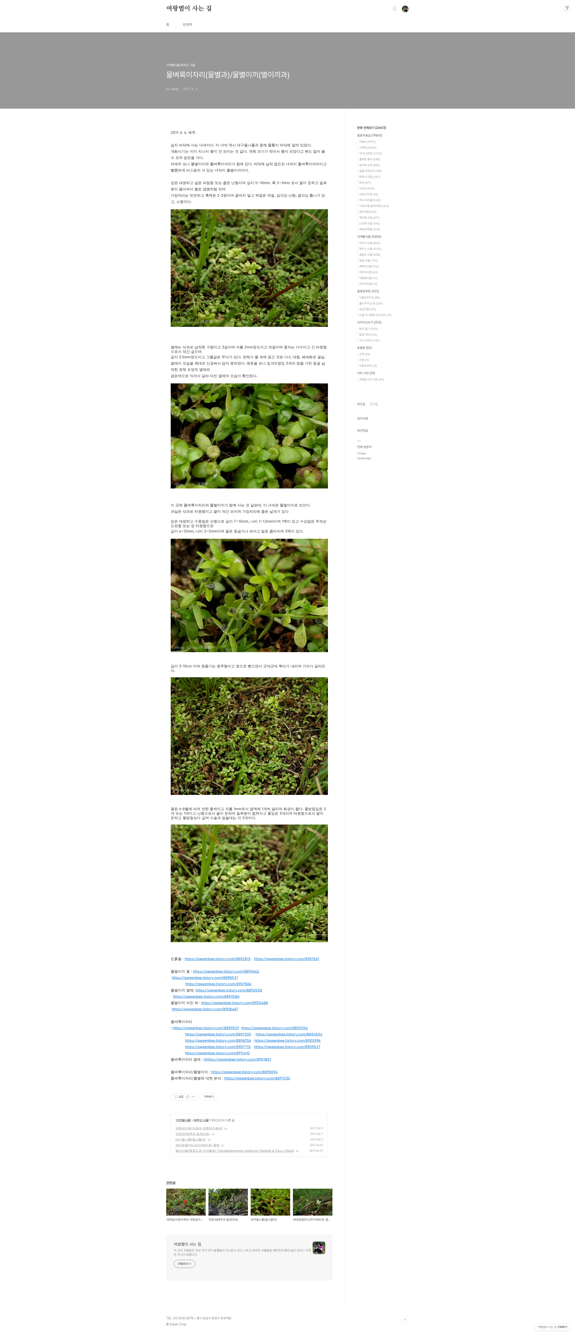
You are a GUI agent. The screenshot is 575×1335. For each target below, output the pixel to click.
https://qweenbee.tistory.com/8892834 (289, 1034)
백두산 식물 (369, 243)
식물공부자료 (369, 297)
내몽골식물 (368, 278)
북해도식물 (369, 266)
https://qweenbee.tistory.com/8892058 (228, 990)
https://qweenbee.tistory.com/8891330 (218, 1034)
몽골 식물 (368, 260)
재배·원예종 (369, 229)
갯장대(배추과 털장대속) (192, 1134)
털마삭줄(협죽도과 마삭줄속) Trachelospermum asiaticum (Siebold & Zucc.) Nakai (234, 1150)
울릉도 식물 (369, 254)
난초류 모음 (369, 223)
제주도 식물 (201, 1120)
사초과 (366, 188)
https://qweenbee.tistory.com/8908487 (205, 1009)
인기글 (374, 404)
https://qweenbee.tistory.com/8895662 (226, 971)
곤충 (364, 360)
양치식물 (367, 211)
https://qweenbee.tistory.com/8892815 (218, 959)
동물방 (364, 348)
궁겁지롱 (367, 309)
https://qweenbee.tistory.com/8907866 (218, 984)
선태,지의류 (368, 194)
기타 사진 (366, 373)
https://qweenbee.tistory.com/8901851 (238, 1059)
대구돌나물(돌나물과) (190, 1139)
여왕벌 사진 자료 (371, 379)
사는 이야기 (369, 340)
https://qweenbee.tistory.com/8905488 (234, 1003)
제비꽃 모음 (369, 217)
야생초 (367, 141)
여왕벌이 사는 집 (189, 9)
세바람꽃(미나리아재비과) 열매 (197, 1145)
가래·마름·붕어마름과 (374, 206)
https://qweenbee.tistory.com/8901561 (286, 959)
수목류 (367, 147)
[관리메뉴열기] (567, 7)
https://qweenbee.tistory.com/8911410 (217, 1053)
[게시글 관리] (193, 1096)
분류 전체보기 (371, 128)
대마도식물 (368, 272)
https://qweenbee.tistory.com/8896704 (218, 1040)
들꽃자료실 (369, 135)
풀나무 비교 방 (371, 303)
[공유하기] (187, 1096)
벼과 (365, 182)
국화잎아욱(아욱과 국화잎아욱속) (199, 1128)
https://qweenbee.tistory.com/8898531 (205, 977)
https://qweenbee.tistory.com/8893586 (206, 996)
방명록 (187, 24)
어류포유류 (368, 365)
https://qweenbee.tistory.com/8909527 (287, 1047)
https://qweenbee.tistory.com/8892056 (274, 1028)
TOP (405, 1320)
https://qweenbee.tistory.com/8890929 (206, 1028)
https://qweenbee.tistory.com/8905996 (287, 1040)
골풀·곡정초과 (370, 171)
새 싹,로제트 (370, 153)
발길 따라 (368, 334)
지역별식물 (183, 1120)
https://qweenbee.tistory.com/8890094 (244, 1072)
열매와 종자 (369, 159)
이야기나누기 (369, 322)
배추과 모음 (369, 176)
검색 (394, 9)
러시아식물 (368, 284)
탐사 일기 (368, 328)
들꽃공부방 (368, 291)
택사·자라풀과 (370, 200)
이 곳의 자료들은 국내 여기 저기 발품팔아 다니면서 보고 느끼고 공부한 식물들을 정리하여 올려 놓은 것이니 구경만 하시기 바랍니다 (242, 1252)
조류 (364, 354)
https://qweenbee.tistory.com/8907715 (218, 1047)
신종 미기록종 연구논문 (375, 315)
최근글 (361, 404)
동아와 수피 (369, 165)
